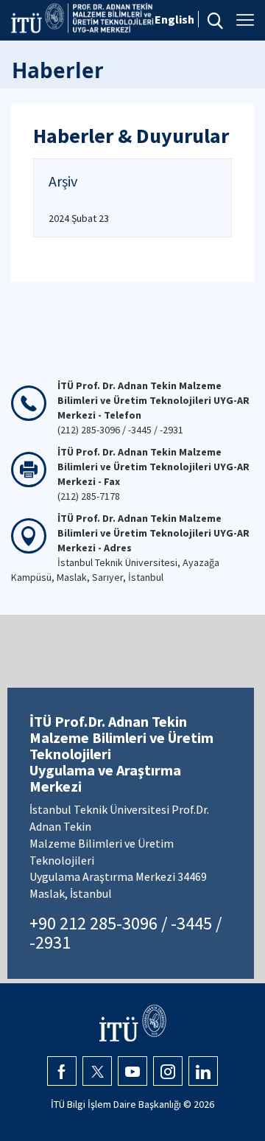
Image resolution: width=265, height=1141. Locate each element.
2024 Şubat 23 (79, 218)
